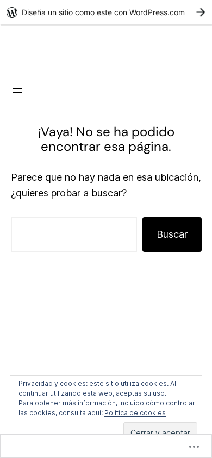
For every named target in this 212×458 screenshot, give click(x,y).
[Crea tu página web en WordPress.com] (106, 12)
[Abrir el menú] (17, 90)
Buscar (172, 234)
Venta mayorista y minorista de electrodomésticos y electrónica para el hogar (106, 51)
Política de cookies (135, 413)
